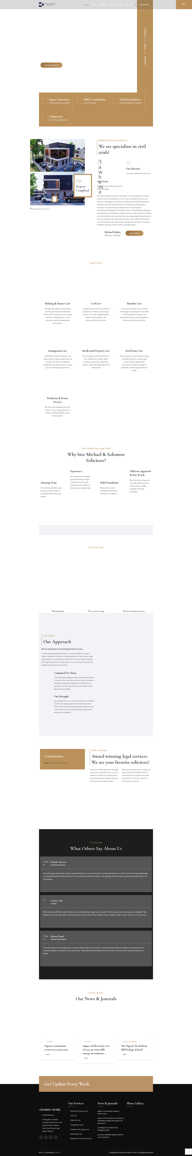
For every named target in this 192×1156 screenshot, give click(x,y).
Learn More (134, 233)
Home (86, 5)
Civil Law (96, 303)
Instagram (145, 32)
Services (102, 5)
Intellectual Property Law (96, 350)
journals (49, 1042)
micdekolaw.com (48, 1115)
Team (111, 5)
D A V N (57, 1152)
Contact (129, 5)
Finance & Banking (130, 1042)
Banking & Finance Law (57, 303)
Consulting (144, 4)
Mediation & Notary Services (57, 400)
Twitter (145, 46)
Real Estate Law (134, 350)
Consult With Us (51, 65)
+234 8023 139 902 (49, 1109)
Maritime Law (134, 303)
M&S (94, 5)
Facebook (145, 60)
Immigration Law (57, 350)
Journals (120, 5)
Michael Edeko (112, 232)
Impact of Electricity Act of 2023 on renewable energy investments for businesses (111, 1120)
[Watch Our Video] (117, 45)
